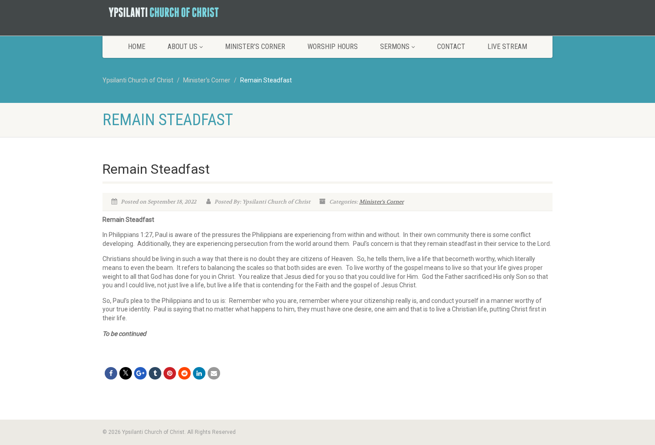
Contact (451, 46)
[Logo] (173, 12)
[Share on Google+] (140, 373)
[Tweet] (125, 373)
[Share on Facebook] (111, 373)
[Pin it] (170, 373)
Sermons (394, 46)
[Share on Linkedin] (199, 373)
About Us (182, 46)
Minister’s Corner (255, 46)
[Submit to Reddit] (184, 373)
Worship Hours (332, 46)
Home (136, 46)
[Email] (214, 373)
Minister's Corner (381, 201)
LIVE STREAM (507, 46)
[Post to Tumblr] (155, 373)
